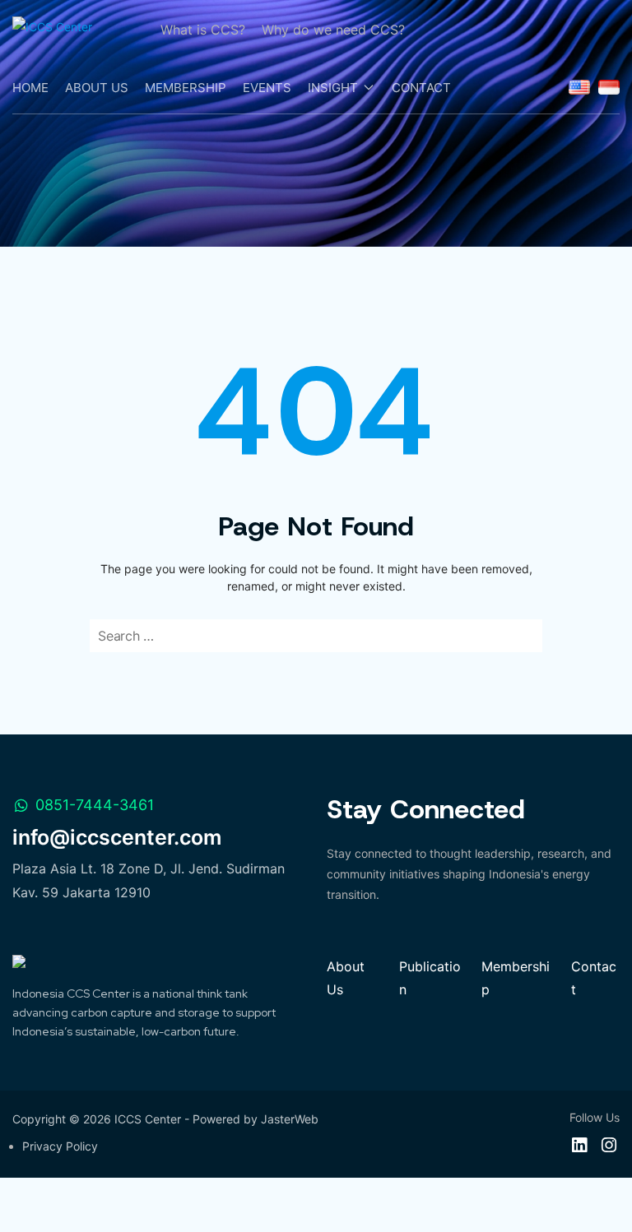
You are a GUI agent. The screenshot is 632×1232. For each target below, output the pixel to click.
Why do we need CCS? (333, 29)
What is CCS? (202, 29)
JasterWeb (289, 1119)
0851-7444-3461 (94, 804)
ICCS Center (147, 1119)
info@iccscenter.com (116, 837)
